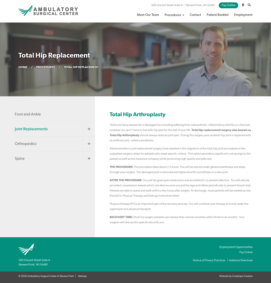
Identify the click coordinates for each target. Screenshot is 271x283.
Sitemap (82, 276)
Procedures (173, 15)
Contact (195, 15)
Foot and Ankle (28, 114)
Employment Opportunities (236, 247)
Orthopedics (26, 144)
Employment (243, 15)
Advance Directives (241, 260)
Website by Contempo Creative (236, 276)
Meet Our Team (148, 15)
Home (22, 67)
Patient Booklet (218, 15)
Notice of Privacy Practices (209, 260)
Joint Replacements (31, 129)
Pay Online (228, 5)
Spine (20, 159)
